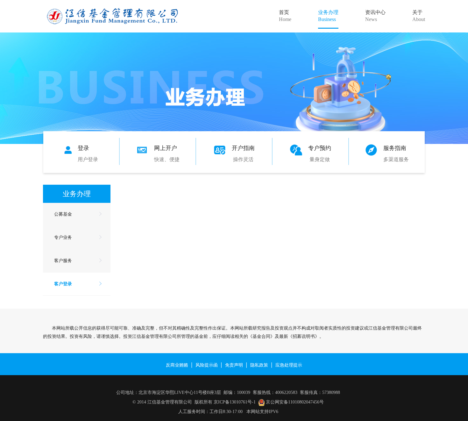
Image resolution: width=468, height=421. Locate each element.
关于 (418, 16)
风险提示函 (206, 364)
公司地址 (125, 392)
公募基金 (63, 214)
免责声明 (234, 364)
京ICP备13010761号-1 (235, 402)
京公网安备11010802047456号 (295, 402)
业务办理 (328, 16)
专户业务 (63, 237)
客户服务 (63, 260)
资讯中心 (375, 16)
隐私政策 (259, 364)
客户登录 (63, 284)
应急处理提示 (288, 364)
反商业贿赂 (177, 364)
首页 (285, 16)
